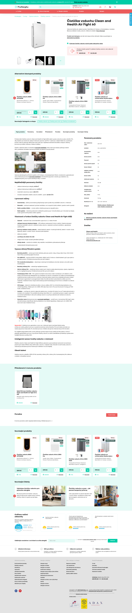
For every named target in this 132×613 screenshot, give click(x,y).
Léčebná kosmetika (20, 571)
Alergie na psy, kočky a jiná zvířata (49, 571)
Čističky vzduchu (45, 16)
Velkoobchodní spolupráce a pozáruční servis (100, 591)
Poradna (81, 11)
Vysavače (17, 569)
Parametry (31, 131)
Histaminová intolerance (46, 575)
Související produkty (69, 131)
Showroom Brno (70, 571)
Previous (14, 98)
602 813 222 (78, 7)
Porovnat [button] (34, 402)
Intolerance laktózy (45, 569)
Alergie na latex (44, 583)
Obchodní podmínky (71, 569)
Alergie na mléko (44, 565)
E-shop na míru (72, 596)
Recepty (102, 11)
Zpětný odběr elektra (71, 573)
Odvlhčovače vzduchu (20, 575)
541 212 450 (93, 53)
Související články (83, 131)
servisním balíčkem (40, 147)
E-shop (19, 11)
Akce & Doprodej (44, 11)
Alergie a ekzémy (63, 11)
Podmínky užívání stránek (81, 594)
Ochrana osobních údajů (98, 569)
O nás (93, 563)
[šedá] (81, 97)
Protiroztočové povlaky (21, 563)
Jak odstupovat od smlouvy (73, 567)
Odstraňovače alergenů (21, 579)
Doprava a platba (71, 563)
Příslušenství (49, 131)
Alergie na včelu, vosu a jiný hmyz (49, 579)
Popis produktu (20, 131)
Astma (42, 581)
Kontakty (94, 565)
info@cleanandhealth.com (93, 240)
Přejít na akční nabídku (81, 2)
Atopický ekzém (44, 573)
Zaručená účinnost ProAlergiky (100, 567)
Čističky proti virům (55, 121)
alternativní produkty (73, 37)
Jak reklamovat (70, 565)
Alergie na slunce (44, 585)
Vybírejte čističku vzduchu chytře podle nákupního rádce (86, 43)
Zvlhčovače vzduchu (20, 577)
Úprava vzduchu (34, 16)
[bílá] (77, 97)
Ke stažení (39, 131)
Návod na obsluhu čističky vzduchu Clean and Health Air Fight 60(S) (100, 218)
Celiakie (42, 577)
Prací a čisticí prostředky (21, 581)
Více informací (100, 30)
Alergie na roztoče (45, 567)
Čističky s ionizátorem (69, 121)
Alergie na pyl (44, 563)
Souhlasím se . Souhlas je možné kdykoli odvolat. (92, 540)
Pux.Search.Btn (40, 7)
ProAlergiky (18, 16)
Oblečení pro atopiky (20, 583)
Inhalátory (17, 567)
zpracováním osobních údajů (89, 539)
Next (117, 98)
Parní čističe (18, 573)
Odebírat (112, 540)
